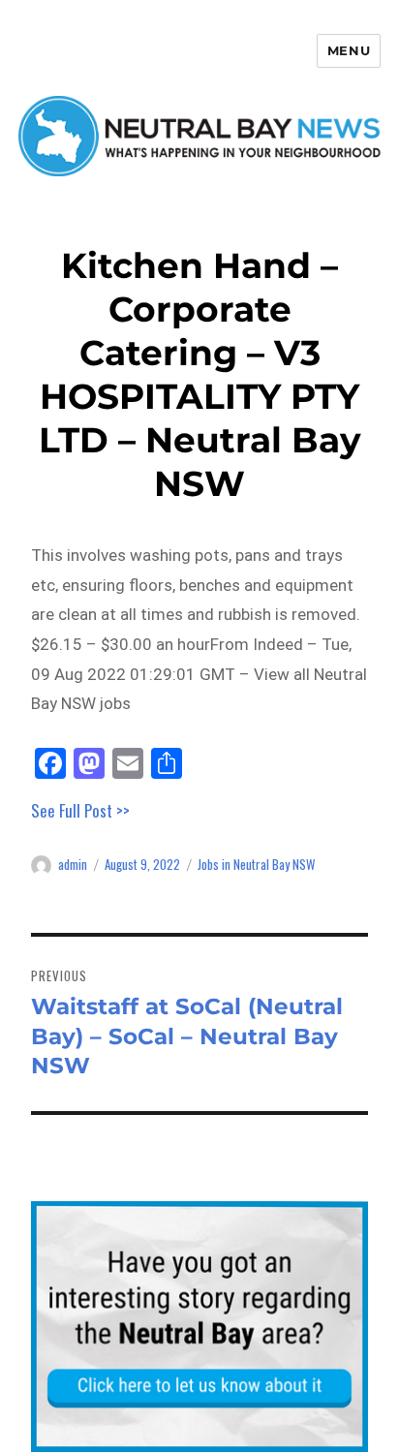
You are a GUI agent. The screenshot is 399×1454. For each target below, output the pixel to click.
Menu (348, 50)
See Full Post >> (80, 810)
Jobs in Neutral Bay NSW (256, 864)
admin (72, 864)
